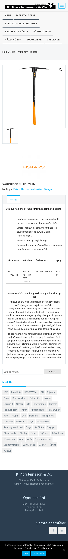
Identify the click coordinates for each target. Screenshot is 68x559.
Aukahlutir (16, 392)
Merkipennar (48, 415)
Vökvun (42, 445)
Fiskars (16, 189)
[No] (64, 550)
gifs (28, 404)
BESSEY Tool (31, 392)
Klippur (15, 415)
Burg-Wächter (19, 398)
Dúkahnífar (35, 398)
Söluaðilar (34, 39)
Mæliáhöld (21, 421)
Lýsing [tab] (13, 199)
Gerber (19, 404)
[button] (60, 70)
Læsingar (33, 415)
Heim (8, 15)
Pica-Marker (43, 421)
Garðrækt (8, 404)
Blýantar (51, 392)
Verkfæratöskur (11, 445)
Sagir (28, 427)
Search (52, 371)
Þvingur (7, 451)
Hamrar (25, 189)
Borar (6, 398)
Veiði (29, 439)
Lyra (24, 415)
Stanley (23, 433)
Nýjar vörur (13, 39)
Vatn (21, 439)
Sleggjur (48, 189)
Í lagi (26, 553)
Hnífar (24, 410)
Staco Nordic (10, 433)
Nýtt (32, 421)
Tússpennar (9, 439)
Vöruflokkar (42, 31)
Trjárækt (44, 433)
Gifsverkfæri (40, 404)
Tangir (34, 433)
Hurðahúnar (54, 410)
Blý (42, 392)
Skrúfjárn (39, 427)
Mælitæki (8, 421)
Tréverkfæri (58, 433)
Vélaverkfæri (29, 445)
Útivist (53, 445)
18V (6, 392)
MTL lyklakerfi (26, 15)
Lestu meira (38, 553)
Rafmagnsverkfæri (13, 427)
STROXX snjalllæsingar (21, 23)
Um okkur (53, 39)
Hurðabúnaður (37, 410)
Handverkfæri (36, 189)
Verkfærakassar (43, 439)
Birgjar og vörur (16, 31)
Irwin (6, 415)
